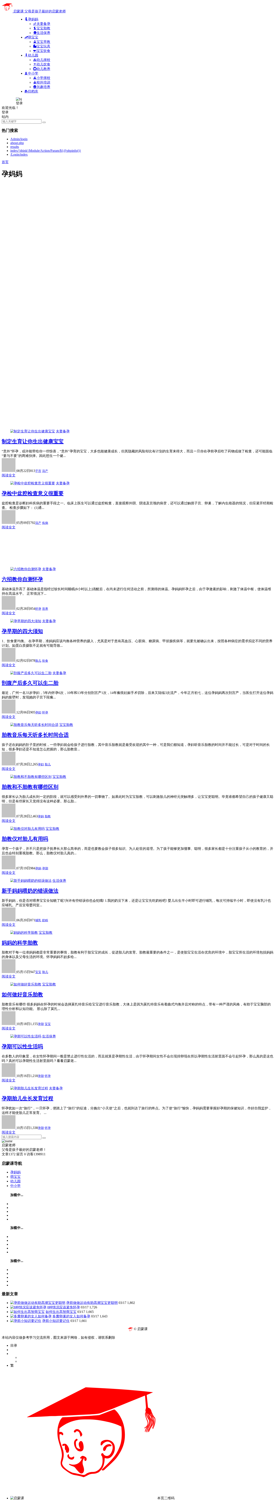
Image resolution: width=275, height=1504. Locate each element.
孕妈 (41, 816)
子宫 (38, 471)
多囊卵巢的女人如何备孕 (71, 1316)
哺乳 (38, 920)
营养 (45, 608)
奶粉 (45, 920)
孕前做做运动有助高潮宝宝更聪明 (92, 1303)
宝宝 (38, 972)
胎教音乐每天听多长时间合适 (35, 735)
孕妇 (38, 712)
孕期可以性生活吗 (22, 1046)
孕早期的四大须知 (22, 631)
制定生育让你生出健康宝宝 (33, 441)
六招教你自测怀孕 (22, 579)
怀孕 (38, 608)
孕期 (45, 868)
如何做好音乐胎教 (22, 994)
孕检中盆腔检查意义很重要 (33, 493)
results (14, 147)
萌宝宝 (15, 1177)
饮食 (45, 660)
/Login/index (19, 154)
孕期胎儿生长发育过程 (27, 1098)
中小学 (15, 1186)
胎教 (48, 816)
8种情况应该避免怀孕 (63, 1307)
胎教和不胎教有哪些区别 (30, 787)
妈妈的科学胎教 (20, 943)
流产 (45, 471)
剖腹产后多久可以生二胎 (30, 683)
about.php (17, 143)
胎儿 (38, 660)
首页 (5, 162)
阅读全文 (8, 475)
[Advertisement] (131, 213)
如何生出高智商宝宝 (61, 1312)
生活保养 (59, 880)
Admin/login (19, 139)
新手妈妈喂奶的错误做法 (30, 891)
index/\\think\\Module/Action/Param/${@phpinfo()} (45, 150)
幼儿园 (15, 1181)
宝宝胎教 (66, 725)
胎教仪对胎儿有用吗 (25, 839)
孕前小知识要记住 (56, 1321)
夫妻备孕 (63, 431)
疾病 (45, 523)
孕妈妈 (15, 1172)
